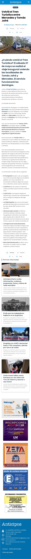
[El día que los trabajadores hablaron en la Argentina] (15, 304)
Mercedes (5, 109)
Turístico (13, 89)
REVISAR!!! (15, 7)
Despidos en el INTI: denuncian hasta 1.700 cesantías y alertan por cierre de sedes (15, 345)
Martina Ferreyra (10, 24)
